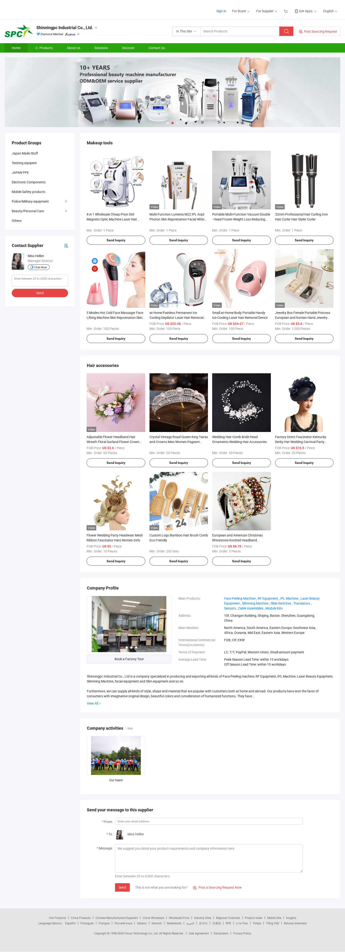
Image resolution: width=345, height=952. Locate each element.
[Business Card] (66, 245)
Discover (128, 48)
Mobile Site (274, 918)
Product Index (253, 918)
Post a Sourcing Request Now (217, 887)
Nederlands (174, 923)
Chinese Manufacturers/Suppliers (117, 918)
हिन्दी (228, 923)
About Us (73, 48)
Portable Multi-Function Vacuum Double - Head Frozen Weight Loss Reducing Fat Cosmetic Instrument (241, 219)
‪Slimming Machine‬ (255, 603)
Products (46, 48)
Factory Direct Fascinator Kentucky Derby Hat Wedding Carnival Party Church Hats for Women (300, 442)
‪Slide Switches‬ (281, 603)
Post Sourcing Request (320, 31)
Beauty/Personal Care (28, 211)
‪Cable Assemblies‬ (250, 608)
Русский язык (123, 923)
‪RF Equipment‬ (268, 598)
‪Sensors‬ (230, 608)
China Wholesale (153, 918)
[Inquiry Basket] (286, 11)
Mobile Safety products (28, 191)
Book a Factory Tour (129, 659)
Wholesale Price (179, 918)
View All (92, 703)
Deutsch (157, 923)
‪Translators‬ (301, 603)
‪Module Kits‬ (274, 608)
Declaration (221, 933)
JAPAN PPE (20, 172)
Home (16, 48)
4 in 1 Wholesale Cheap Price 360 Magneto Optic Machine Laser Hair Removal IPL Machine (112, 219)
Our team (116, 780)
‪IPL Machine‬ (289, 598)
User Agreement (199, 933)
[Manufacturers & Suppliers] (35, 9)
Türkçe (257, 923)
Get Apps (305, 11)
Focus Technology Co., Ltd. (142, 933)
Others (17, 220)
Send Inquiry (116, 240)
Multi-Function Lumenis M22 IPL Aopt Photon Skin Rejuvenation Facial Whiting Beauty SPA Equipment (179, 219)
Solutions (101, 48)
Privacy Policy (242, 933)
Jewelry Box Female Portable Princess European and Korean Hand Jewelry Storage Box (302, 317)
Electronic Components (29, 182)
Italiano (142, 923)
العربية (190, 923)
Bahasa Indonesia (295, 923)
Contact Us (157, 48)
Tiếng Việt (272, 923)
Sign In (221, 11)
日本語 (216, 923)
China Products (81, 918)
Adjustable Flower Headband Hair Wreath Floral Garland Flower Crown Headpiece (113, 442)
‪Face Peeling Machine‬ (240, 598)
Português (87, 923)
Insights (291, 918)
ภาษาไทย (242, 923)
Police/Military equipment (30, 201)
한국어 (203, 923)
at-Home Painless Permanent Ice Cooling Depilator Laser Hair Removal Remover (176, 317)
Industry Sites (202, 918)
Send (122, 887)
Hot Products (57, 918)
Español (70, 923)
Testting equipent (24, 163)
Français (104, 923)
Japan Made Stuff (25, 153)
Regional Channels (228, 918)
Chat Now (40, 267)
